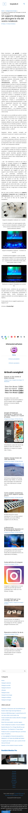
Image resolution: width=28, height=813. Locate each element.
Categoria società (5, 685)
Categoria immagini (6, 700)
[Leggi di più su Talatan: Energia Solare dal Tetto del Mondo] (14, 469)
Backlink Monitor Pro (9, 750)
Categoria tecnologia (6, 695)
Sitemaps (21, 793)
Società (14, 771)
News (14, 785)
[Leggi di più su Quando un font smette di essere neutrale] (14, 389)
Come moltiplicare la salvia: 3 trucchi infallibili (13, 724)
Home (2, 680)
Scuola (14, 783)
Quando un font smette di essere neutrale (12, 745)
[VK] (3, 338)
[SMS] (18, 337)
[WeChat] (6, 338)
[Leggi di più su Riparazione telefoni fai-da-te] (14, 641)
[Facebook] (2, 337)
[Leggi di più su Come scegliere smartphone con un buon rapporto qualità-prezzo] (14, 506)
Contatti (16, 793)
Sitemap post (8, 795)
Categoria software (6, 697)
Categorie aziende (6, 683)
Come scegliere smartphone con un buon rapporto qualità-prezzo (14, 494)
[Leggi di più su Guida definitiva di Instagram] (14, 575)
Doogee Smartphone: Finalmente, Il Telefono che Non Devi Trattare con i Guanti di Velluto (14, 415)
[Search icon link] (24, 4)
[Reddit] (15, 337)
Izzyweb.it (14, 4)
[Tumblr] (21, 337)
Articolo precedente (14, 359)
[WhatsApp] (8, 337)
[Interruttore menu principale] (4, 4)
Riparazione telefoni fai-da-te (13, 632)
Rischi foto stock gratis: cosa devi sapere (11, 722)
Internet (14, 775)
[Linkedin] (5, 337)
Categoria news (5, 692)
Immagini (14, 780)
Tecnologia (14, 782)
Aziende (14, 778)
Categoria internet (6, 687)
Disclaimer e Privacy (18, 795)
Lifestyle (3, 690)
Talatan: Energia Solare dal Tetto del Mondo (12, 458)
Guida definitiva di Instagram (13, 562)
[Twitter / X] (24, 337)
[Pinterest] (11, 337)
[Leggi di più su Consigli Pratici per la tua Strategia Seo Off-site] (14, 611)
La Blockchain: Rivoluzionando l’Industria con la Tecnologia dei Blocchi (14, 529)
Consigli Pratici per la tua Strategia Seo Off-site (12, 599)
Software (14, 776)
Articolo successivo (14, 363)
